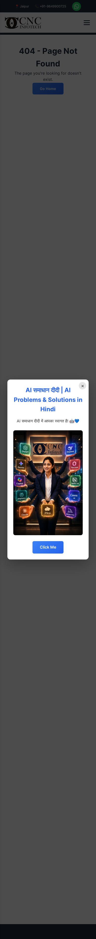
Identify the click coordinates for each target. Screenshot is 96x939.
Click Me (48, 547)
